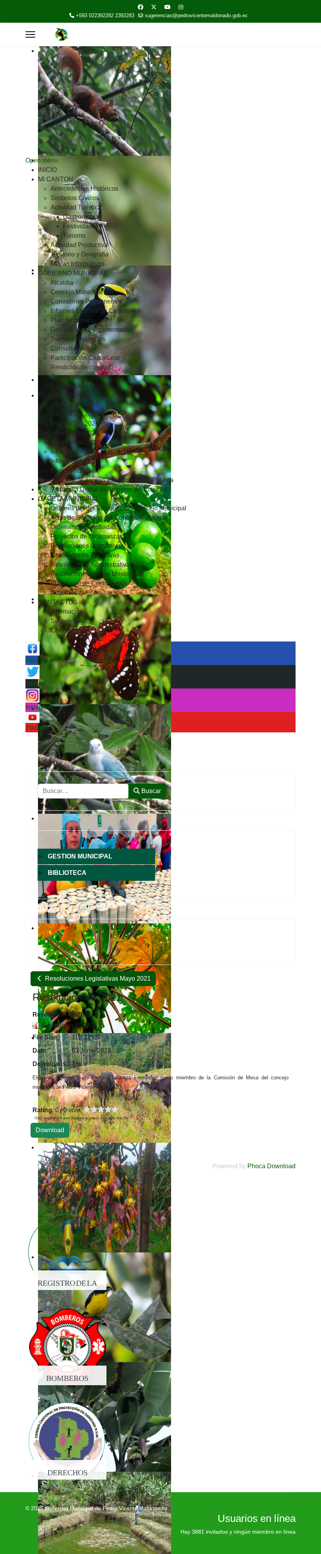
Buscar (150, 791)
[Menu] (30, 34)
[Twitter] (154, 7)
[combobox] (83, 791)
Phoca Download (271, 1166)
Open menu (41, 160)
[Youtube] (167, 7)
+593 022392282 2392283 (105, 15)
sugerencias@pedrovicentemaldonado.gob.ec (196, 15)
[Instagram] (181, 7)
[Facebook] (140, 7)
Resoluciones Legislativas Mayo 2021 (97, 978)
